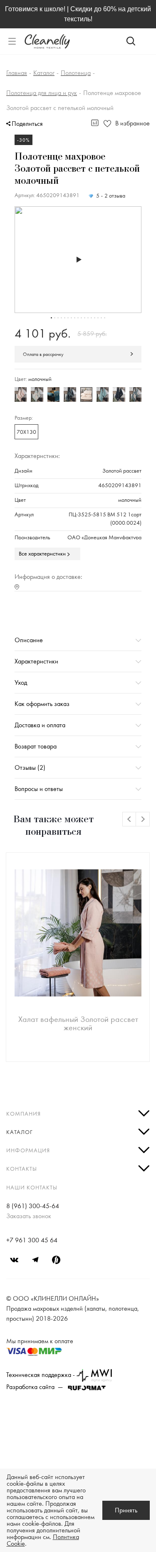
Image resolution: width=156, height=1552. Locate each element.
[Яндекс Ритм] (56, 1260)
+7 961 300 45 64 (31, 1240)
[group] (78, 259)
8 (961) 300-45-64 (32, 1206)
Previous (129, 819)
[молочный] (86, 394)
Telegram (35, 1260)
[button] (51, 317)
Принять (126, 1510)
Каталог (19, 1132)
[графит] (119, 394)
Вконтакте (14, 1260)
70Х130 (26, 432)
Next (143, 819)
